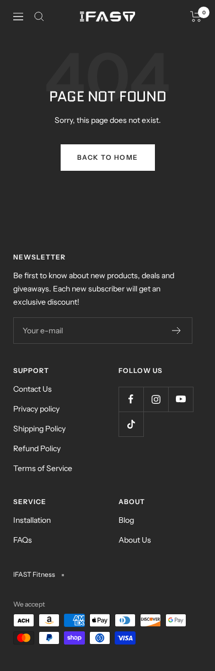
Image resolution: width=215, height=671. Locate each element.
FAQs (22, 540)
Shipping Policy (39, 429)
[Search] (39, 16)
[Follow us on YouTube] (180, 399)
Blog (126, 520)
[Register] (176, 330)
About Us (135, 540)
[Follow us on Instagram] (155, 399)
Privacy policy (36, 409)
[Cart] (196, 16)
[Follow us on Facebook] (131, 399)
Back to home (107, 157)
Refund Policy (37, 448)
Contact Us (32, 389)
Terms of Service (42, 468)
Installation (32, 520)
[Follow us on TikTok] (131, 424)
